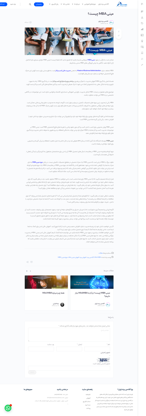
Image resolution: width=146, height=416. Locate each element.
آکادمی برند (90, 257)
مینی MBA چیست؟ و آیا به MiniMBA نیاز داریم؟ (92, 295)
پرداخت (88, 408)
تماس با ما (66, 4)
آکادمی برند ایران (103, 4)
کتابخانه (88, 394)
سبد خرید (88, 405)
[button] (39, 4)
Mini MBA (97, 257)
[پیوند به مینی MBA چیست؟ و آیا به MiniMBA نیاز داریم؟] (91, 282)
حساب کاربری (87, 401)
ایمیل (79, 344)
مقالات (101, 253)
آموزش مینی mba (73, 257)
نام (108, 344)
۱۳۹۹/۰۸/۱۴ (101, 306)
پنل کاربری (54, 4)
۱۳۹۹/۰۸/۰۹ (55, 306)
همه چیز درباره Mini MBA (53, 293)
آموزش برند (83, 257)
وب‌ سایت (50, 344)
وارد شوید (13, 4)
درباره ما (77, 4)
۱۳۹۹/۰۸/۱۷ (104, 23)
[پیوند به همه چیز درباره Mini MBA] (46, 282)
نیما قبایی (56, 304)
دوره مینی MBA (63, 257)
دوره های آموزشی (90, 4)
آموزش (88, 398)
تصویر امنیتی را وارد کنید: (101, 363)
